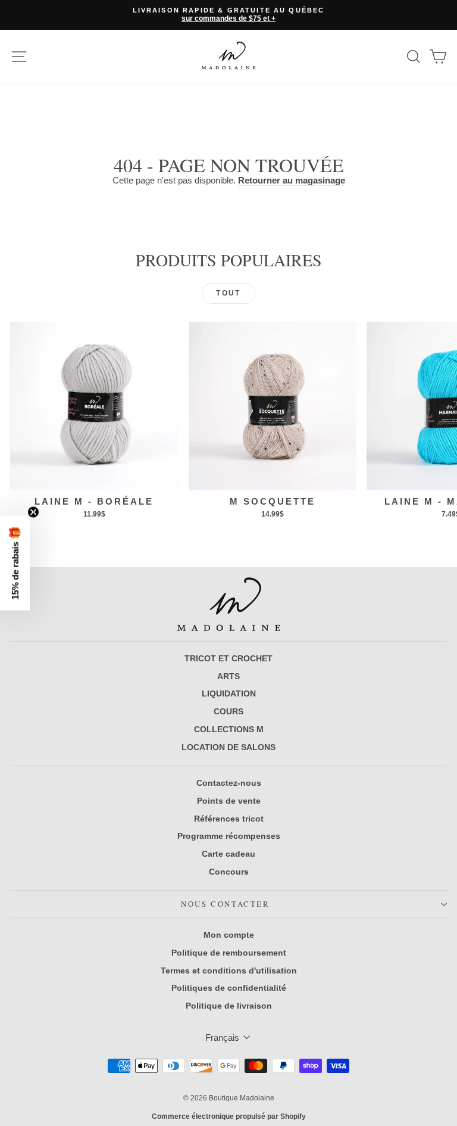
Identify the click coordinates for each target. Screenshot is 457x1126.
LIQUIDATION (229, 693)
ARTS (228, 676)
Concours (229, 871)
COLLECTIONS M (229, 729)
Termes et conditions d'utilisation (229, 970)
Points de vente (229, 800)
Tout (228, 293)
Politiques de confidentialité (228, 988)
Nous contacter (225, 903)
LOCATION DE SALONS (228, 747)
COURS (228, 711)
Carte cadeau (228, 854)
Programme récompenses (228, 836)
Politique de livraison (229, 1005)
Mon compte (229, 935)
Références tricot (229, 818)
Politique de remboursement (228, 952)
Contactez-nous (228, 783)
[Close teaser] (33, 512)
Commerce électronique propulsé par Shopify (229, 1116)
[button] (15, 563)
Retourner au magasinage (291, 180)
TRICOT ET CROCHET (228, 658)
